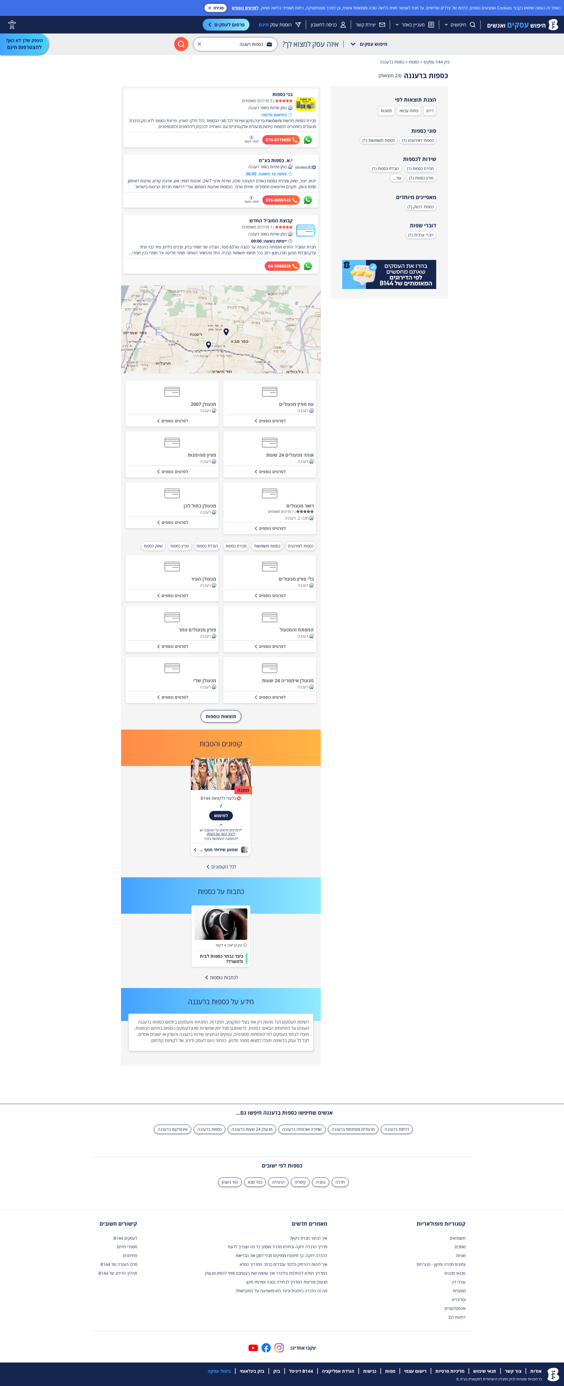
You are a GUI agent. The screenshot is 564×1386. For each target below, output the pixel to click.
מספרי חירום (127, 1246)
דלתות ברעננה (397, 1129)
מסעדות (459, 1290)
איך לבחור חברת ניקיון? (308, 1238)
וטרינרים (459, 1299)
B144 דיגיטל (301, 1371)
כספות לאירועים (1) (418, 140)
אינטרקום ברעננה (172, 1129)
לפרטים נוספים (245, 8)
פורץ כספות (179, 546)
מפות (390, 1371)
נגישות (369, 1371)
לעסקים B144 (125, 1238)
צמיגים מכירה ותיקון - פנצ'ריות (441, 1264)
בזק (276, 1371)
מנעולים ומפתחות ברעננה (353, 1129)
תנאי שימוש (484, 1371)
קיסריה (300, 1182)
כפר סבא (255, 1182)
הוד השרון (230, 1182)
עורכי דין (459, 1282)
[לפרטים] (389, 274)
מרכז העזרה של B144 (118, 1264)
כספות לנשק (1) (420, 206)
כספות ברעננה (209, 1129)
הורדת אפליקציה (338, 1371)
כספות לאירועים (300, 546)
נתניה (320, 1182)
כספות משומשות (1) (378, 140)
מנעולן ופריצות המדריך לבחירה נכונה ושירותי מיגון (286, 1282)
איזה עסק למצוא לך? (310, 44)
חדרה (340, 1182)
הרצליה (278, 1182)
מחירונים (130, 1255)
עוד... (397, 178)
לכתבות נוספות (224, 977)
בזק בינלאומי (252, 1371)
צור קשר (513, 1371)
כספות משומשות (267, 546)
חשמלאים (458, 1238)
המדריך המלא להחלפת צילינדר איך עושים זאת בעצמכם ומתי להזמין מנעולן (266, 1273)
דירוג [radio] (430, 110)
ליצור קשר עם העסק (221, 834)
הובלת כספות (207, 546)
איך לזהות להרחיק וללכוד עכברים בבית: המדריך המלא (283, 1264)
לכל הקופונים (224, 866)
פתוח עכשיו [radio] (409, 110)
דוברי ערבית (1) (421, 235)
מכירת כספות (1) (420, 168)
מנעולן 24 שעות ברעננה (251, 1129)
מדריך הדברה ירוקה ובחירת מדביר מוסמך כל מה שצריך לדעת (277, 1246)
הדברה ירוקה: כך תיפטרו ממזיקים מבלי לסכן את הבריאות (281, 1255)
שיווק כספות (153, 546)
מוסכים (460, 1246)
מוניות (461, 1255)
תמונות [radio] (386, 110)
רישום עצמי (415, 1371)
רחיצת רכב (457, 1317)
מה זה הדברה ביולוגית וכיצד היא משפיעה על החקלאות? (281, 1290)
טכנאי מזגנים (455, 1273)
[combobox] (235, 44)
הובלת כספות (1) (385, 168)
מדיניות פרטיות (449, 1371)
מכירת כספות (236, 546)
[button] (290, 107)
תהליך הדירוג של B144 (117, 1273)
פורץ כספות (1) (421, 178)
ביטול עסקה (219, 1371)
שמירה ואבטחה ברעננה (302, 1129)
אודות (536, 1371)
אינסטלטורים (455, 1308)
